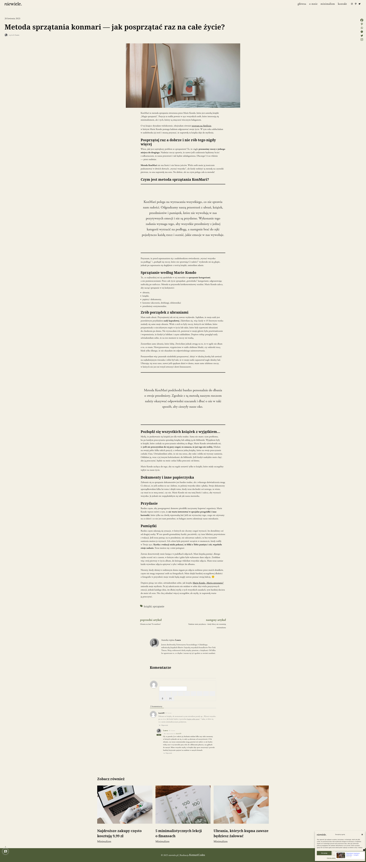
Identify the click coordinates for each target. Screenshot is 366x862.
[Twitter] (362, 35)
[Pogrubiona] (162, 693)
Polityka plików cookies (333, 858)
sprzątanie (158, 606)
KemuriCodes (197, 854)
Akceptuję (324, 853)
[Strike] (181, 693)
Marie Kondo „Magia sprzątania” (208, 583)
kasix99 (178, 733)
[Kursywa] (168, 693)
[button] (362, 834)
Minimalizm (104, 841)
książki (148, 606)
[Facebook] (362, 20)
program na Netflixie (201, 125)
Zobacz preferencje (356, 853)
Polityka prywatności (346, 858)
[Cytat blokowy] (200, 693)
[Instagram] (362, 39)
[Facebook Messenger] (362, 32)
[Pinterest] (362, 24)
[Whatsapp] (362, 28)
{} (162, 698)
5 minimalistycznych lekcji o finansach (178, 833)
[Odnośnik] (212, 693)
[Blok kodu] (206, 693)
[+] (170, 698)
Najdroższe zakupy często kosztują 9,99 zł (119, 833)
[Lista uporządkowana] (187, 693)
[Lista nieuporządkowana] (193, 693)
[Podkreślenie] (174, 693)
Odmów (340, 853)
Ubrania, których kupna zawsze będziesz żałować (241, 833)
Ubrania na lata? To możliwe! (150, 624)
